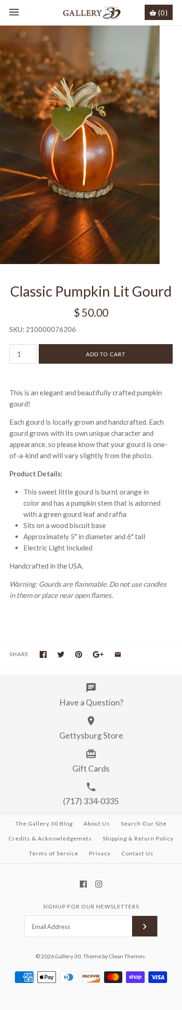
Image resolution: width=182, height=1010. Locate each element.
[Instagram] (98, 884)
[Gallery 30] (91, 12)
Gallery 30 (68, 956)
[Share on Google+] (98, 654)
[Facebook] (83, 884)
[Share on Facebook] (43, 654)
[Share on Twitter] (60, 654)
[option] (91, 145)
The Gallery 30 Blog (44, 823)
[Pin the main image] (78, 654)
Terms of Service (53, 853)
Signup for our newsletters (91, 906)
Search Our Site (144, 823)
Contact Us (137, 853)
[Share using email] (117, 654)
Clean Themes (127, 956)
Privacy (100, 853)
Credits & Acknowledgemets (50, 838)
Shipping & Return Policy (138, 838)
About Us (97, 823)
